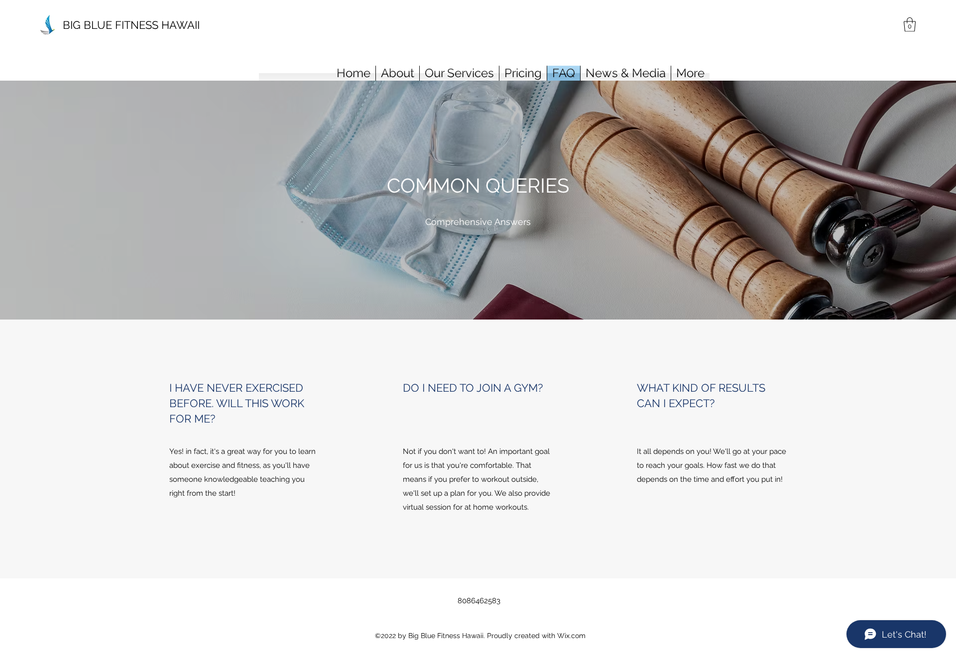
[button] (910, 24)
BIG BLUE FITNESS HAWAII (131, 24)
